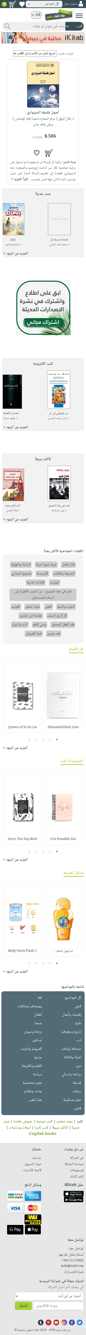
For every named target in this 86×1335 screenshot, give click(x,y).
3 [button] (43, 739)
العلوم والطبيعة (32, 1066)
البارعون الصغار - (63, 951)
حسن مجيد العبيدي (57, 418)
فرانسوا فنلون (12, 244)
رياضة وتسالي (71, 1074)
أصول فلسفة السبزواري (43, 113)
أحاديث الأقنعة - (10, 413)
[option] (63, 695)
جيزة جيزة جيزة (46, 565)
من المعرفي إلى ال (58, 413)
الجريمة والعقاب (64, 574)
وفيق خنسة (9, 418)
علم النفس (35, 1100)
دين (78, 1066)
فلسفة (77, 1083)
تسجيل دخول (71, 4)
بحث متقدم (65, 1122)
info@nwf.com (72, 1266)
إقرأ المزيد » (19, 179)
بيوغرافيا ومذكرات (29, 1006)
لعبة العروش (33, 634)
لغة (40, 998)
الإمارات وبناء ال (59, 239)
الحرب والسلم (66, 607)
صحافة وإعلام (71, 1049)
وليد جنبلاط (58, 510)
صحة (38, 1023)
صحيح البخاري (21, 574)
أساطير (37, 1040)
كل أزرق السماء (57, 616)
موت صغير (32, 607)
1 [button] (57, 739)
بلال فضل (68, 565)
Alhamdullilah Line (63, 727)
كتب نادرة (41, 1128)
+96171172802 (72, 1260)
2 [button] (50, 739)
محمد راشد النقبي (58, 244)
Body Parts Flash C (22, 951)
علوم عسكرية (72, 1100)
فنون (78, 1006)
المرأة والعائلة (72, 1057)
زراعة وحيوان (33, 1032)
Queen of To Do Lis (22, 727)
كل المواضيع (73, 998)
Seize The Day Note (23, 839)
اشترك (23, 1306)
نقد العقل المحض (62, 625)
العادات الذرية (36, 583)
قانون (77, 1108)
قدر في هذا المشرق (59, 505)
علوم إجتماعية (32, 1083)
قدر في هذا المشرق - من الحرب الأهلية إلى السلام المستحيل (43, 594)
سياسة (37, 1074)
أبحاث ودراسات (20, 1128)
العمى (48, 607)
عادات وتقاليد (32, 1091)
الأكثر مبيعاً (60, 1128)
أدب (78, 1040)
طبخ (78, 1023)
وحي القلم (39, 625)
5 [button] (29, 739)
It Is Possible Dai (63, 839)
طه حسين (54, 634)
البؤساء (54, 583)
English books (42, 1134)
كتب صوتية (44, 1122)
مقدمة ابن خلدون (30, 616)
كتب (80, 1122)
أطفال (38, 1015)
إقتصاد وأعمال (71, 1015)
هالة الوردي (11, 510)
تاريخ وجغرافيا (71, 1032)
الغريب (15, 607)
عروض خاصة (23, 1122)
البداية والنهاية (21, 565)
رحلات (76, 1091)
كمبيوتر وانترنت (31, 1049)
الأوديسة (42, 574)
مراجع (38, 1057)
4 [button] (36, 739)
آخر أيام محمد (12, 505)
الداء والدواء (20, 625)
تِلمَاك (13, 239)
